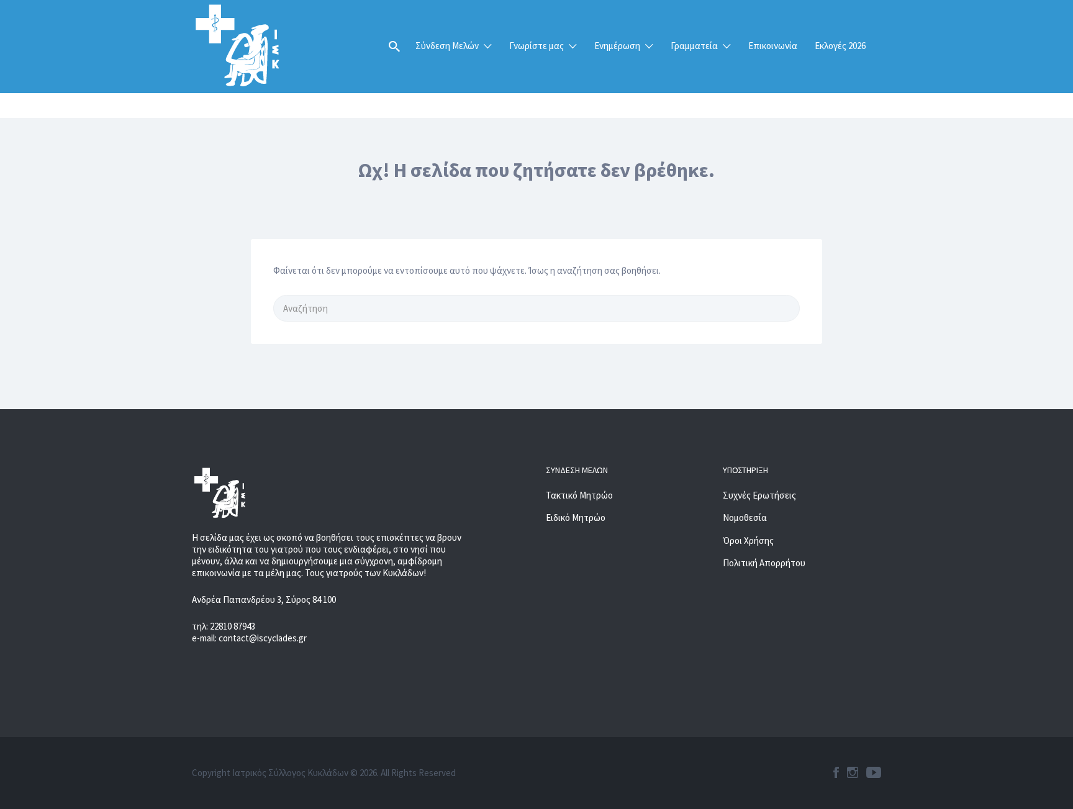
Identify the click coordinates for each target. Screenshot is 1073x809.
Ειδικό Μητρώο (575, 517)
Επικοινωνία (772, 46)
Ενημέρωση (617, 46)
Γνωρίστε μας (536, 46)
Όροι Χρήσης (748, 540)
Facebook (836, 772)
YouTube (873, 772)
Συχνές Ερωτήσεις (759, 495)
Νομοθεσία (745, 517)
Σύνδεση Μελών (447, 46)
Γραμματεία (694, 46)
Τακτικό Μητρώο (579, 495)
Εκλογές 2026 (840, 46)
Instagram (852, 772)
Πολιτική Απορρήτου (764, 563)
